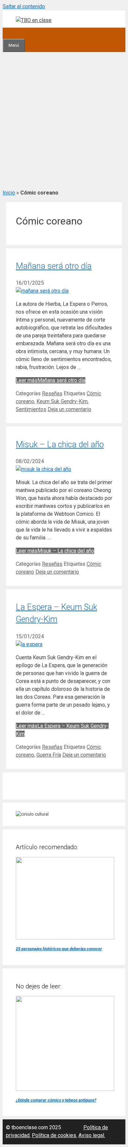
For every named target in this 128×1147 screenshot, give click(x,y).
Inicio (9, 193)
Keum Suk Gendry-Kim (62, 401)
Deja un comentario (69, 409)
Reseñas (52, 393)
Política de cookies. (54, 1135)
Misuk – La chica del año (60, 444)
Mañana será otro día (54, 266)
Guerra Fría (48, 755)
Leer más (50, 380)
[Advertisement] (64, 119)
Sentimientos (31, 409)
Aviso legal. (91, 1135)
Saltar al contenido (24, 6)
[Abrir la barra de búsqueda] (8, 33)
